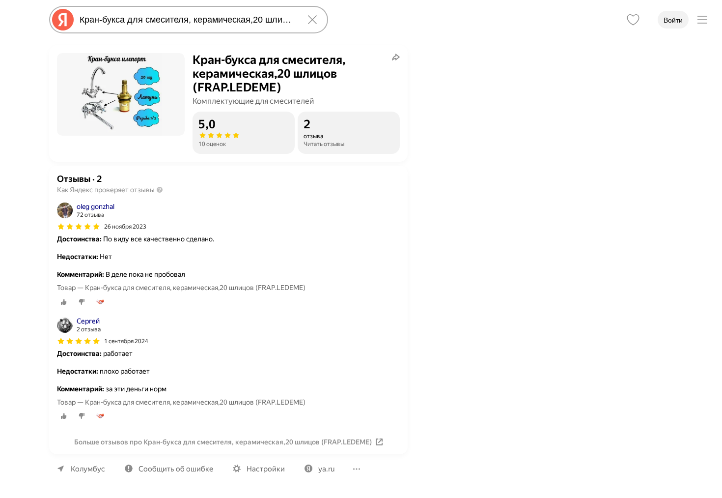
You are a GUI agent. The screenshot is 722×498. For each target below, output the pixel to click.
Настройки (266, 469)
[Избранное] (633, 19)
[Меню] (702, 19)
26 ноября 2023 (125, 226)
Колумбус (88, 469)
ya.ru (326, 469)
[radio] (64, 302)
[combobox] (187, 19)
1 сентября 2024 (126, 341)
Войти (673, 20)
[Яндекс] (63, 19)
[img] (78, 227)
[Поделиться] (396, 57)
